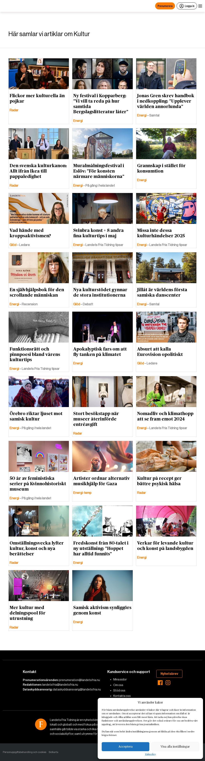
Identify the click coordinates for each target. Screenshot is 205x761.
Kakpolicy (150, 754)
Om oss (118, 685)
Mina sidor (120, 679)
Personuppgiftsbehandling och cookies (24, 752)
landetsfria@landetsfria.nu (60, 684)
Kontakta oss (122, 695)
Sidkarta (53, 752)
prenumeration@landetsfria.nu (79, 680)
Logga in (189, 6)
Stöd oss (119, 690)
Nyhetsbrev (169, 674)
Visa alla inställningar (175, 746)
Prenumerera (165, 6)
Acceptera (126, 746)
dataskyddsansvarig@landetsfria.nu (77, 689)
